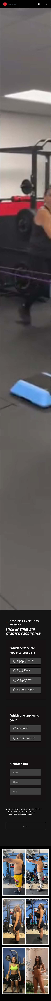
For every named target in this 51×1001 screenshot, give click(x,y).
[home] (10, 4)
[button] (39, 4)
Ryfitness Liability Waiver (20, 814)
